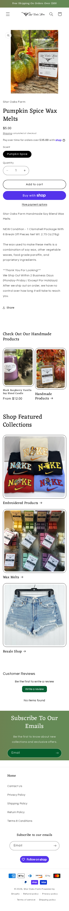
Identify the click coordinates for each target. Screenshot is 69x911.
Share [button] (10, 307)
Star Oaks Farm (32, 889)
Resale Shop (12, 651)
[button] (7, 14)
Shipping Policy (17, 803)
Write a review (34, 689)
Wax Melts (11, 577)
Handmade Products (43, 396)
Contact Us (14, 786)
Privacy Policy (16, 794)
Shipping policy (47, 900)
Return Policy (15, 812)
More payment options (34, 204)
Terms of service (26, 900)
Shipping (7, 133)
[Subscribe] (57, 753)
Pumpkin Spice (17, 154)
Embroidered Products (20, 503)
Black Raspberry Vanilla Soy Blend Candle (17, 392)
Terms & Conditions (19, 821)
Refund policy (31, 894)
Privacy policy (50, 894)
